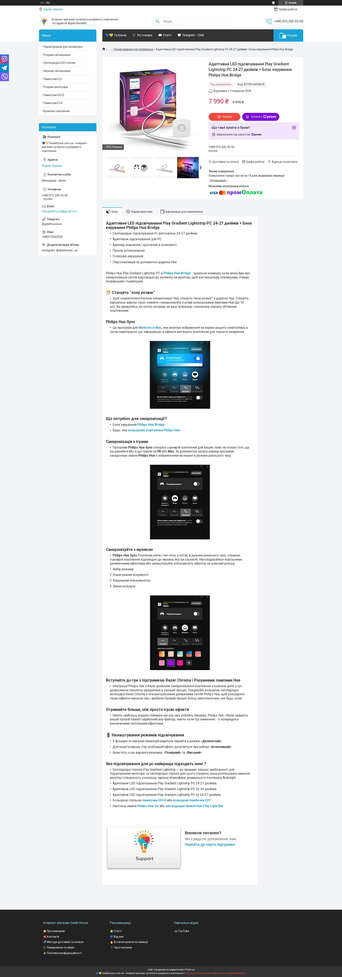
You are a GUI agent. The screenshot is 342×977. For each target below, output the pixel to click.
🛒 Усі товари (142, 35)
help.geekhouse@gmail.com (59, 211)
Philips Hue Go (148, 806)
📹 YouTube (181, 931)
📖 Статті (164, 35)
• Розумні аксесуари (55, 87)
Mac (158, 327)
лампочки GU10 (154, 800)
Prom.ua (190, 969)
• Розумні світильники (56, 54)
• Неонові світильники (56, 70)
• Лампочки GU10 (53, 95)
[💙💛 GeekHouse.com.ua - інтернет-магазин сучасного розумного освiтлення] (44, 21)
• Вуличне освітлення (55, 111)
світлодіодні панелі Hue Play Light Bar (194, 806)
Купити (227, 116)
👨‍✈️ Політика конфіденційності (62, 953)
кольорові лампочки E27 (192, 800)
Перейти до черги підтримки (210, 845)
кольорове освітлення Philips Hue (154, 430)
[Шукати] (157, 21)
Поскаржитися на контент (199, 973)
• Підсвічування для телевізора (132, 49)
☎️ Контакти (51, 936)
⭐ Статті (116, 931)
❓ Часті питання (121, 947)
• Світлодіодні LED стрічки (58, 62)
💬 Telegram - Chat (190, 35)
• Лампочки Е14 (52, 103)
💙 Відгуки (117, 936)
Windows (145, 327)
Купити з (256, 116)
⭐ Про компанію (54, 931)
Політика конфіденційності (231, 973)
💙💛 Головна (115, 35)
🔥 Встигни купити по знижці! (129, 942)
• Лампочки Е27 (52, 79)
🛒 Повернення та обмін (58, 947)
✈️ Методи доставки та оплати (63, 942)
